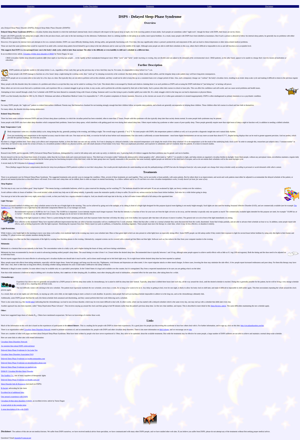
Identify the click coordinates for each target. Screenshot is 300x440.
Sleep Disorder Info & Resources (13, 384)
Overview (31, 6)
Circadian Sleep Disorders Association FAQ (17, 354)
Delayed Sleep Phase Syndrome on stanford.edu (19, 367)
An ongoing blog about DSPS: (18, 346)
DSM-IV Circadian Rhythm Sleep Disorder (17, 371)
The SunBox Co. (7, 376)
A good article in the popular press (13, 405)
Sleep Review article (218, 306)
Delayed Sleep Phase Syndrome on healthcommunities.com (23, 359)
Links (209, 6)
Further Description (90, 6)
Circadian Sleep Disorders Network (37, 330)
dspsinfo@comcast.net (22, 438)
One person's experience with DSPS (14, 397)
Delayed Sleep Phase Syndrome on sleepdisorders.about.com (23, 363)
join (190, 330)
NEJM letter (29, 302)
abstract (31, 163)
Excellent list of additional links (12, 392)
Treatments (150, 6)
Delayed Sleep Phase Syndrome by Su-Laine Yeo (19, 350)
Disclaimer (269, 6)
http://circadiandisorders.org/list (252, 326)
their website (164, 330)
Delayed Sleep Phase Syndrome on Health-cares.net (20, 380)
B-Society (4, 388)
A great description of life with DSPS (14, 409)
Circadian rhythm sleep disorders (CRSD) (16, 401)
